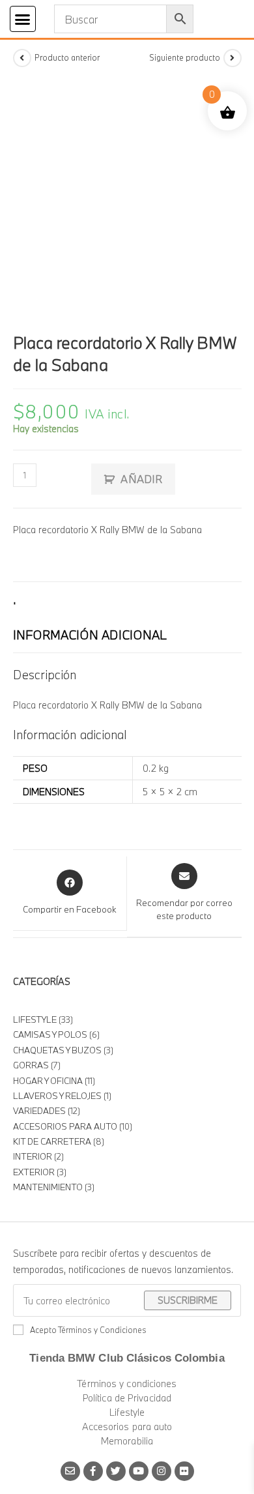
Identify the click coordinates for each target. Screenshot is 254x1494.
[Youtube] (138, 1471)
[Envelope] (70, 1471)
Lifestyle (127, 1412)
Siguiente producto (184, 57)
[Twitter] (116, 1471)
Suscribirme (188, 1300)
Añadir (141, 479)
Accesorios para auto (127, 1426)
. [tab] (14, 600)
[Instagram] (161, 1471)
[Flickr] (184, 1471)
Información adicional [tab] (90, 635)
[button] (23, 19)
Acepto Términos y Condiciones (88, 1330)
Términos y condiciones (126, 1383)
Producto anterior (67, 57)
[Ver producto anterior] (22, 58)
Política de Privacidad (127, 1398)
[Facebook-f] (93, 1471)
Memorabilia (127, 1441)
